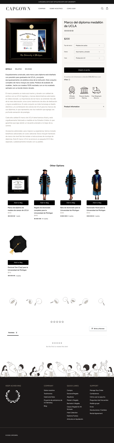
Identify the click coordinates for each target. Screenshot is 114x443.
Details (9, 69)
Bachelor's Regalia (73, 403)
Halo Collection (72, 413)
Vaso (65, 58)
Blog (45, 406)
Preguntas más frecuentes (99, 400)
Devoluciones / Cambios (98, 410)
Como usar (71, 8)
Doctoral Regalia (72, 394)
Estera (66, 51)
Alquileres (70, 397)
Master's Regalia (72, 400)
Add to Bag (18, 203)
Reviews (28, 69)
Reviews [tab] (11, 332)
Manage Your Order (96, 390)
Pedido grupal (94, 403)
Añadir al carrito (84, 70)
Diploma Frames (72, 416)
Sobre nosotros (56, 8)
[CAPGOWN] (18, 8)
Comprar (41, 8)
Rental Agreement (96, 413)
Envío (92, 407)
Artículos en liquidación (75, 419)
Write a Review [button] (99, 329)
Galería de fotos (49, 397)
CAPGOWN (14, 435)
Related (18, 69)
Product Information (71, 107)
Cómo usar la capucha (97, 397)
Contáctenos (94, 394)
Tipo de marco (68, 45)
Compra (69, 390)
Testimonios (48, 394)
